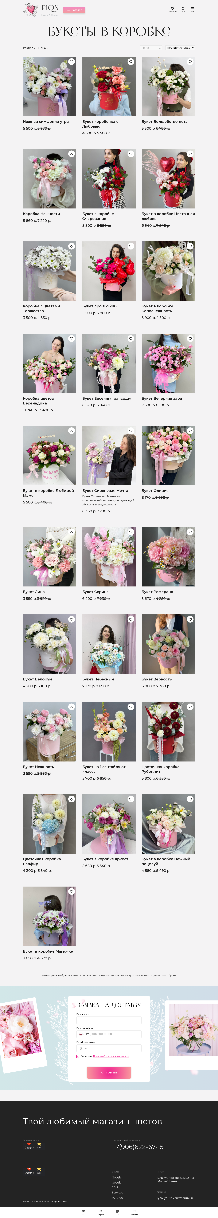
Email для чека (85, 1042)
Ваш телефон (84, 1028)
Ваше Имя (82, 1014)
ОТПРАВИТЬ (109, 1072)
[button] (172, 10)
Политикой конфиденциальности (111, 1056)
